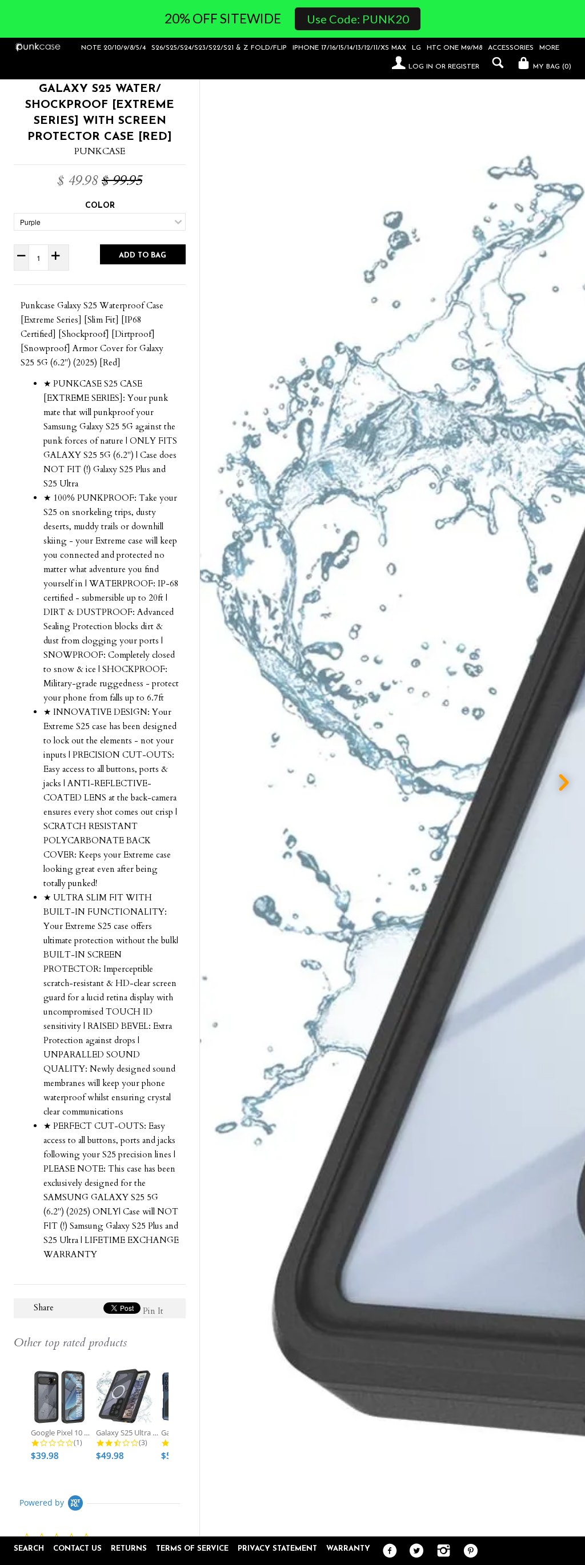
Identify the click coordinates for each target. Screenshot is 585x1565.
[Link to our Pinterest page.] (468, 1551)
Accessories (511, 48)
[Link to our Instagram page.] (441, 1551)
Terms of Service (192, 1548)
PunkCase (99, 151)
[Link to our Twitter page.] (414, 1551)
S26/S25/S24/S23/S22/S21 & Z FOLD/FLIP (219, 48)
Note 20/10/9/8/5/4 (113, 48)
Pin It (153, 1311)
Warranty (348, 1548)
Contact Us (77, 1548)
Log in (420, 66)
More (549, 48)
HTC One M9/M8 (454, 48)
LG (416, 48)
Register (463, 66)
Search (29, 1548)
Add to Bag (142, 255)
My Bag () (551, 66)
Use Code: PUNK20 (358, 19)
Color (100, 206)
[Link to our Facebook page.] (387, 1551)
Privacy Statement (277, 1548)
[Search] (495, 62)
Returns (129, 1548)
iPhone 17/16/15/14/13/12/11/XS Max (349, 48)
